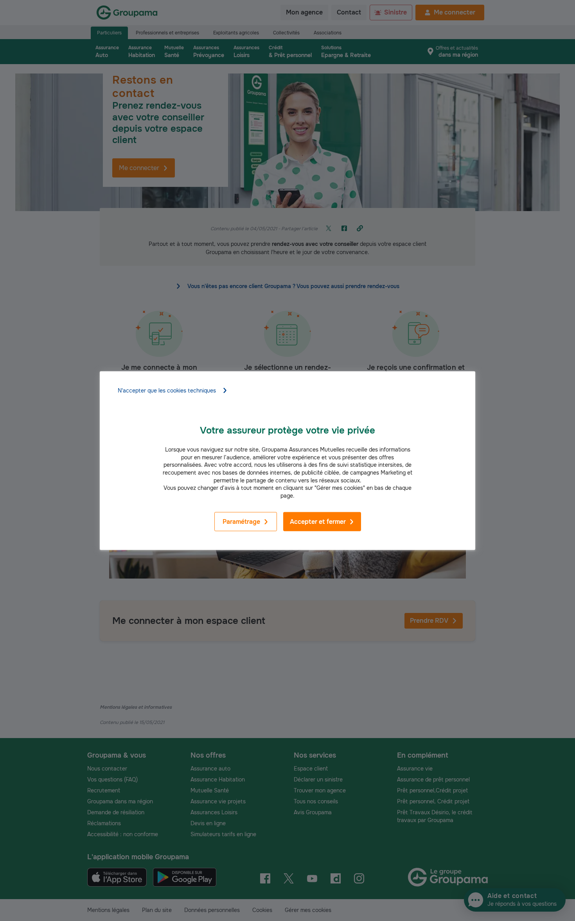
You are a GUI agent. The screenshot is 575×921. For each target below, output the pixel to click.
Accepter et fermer (318, 522)
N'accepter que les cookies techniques (167, 390)
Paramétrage (241, 522)
